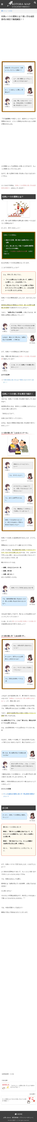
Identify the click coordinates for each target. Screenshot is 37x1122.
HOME (19, 1114)
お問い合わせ (7, 1117)
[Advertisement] (18, 42)
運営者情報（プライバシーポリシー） (23, 1117)
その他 (12, 1074)
